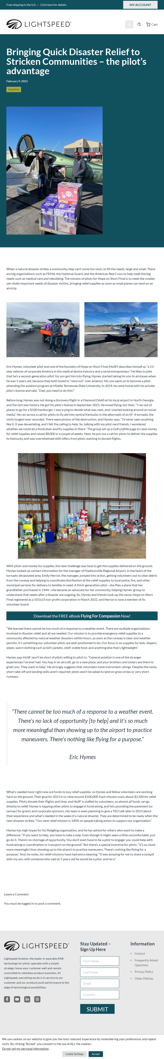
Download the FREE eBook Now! (82, 615)
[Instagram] (37, 999)
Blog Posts (13, 89)
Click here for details (53, 4)
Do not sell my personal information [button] (25, 1048)
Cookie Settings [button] (74, 1054)
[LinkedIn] (27, 999)
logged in (28, 903)
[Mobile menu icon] (129, 24)
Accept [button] (96, 1054)
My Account (140, 5)
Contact (140, 953)
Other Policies (144, 978)
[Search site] (139, 24)
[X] (17, 999)
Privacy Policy (144, 971)
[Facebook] (7, 999)
